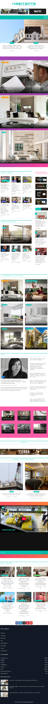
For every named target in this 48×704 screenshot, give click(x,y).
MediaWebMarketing (28, 702)
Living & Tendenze (21, 575)
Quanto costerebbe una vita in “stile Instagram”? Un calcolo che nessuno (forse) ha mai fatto (16, 187)
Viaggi (2, 600)
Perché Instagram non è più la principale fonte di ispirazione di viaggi (7, 607)
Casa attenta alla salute (31, 280)
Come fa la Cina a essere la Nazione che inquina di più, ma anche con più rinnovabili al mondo (27, 187)
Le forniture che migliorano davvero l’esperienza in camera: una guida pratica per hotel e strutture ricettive (12, 495)
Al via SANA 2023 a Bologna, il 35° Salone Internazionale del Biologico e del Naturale (36, 47)
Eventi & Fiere (36, 43)
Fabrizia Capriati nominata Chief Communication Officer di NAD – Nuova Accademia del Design (13, 381)
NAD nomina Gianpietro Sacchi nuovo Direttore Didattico (5, 255)
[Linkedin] (20, 622)
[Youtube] (30, 622)
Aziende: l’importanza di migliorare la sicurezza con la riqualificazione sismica (12, 47)
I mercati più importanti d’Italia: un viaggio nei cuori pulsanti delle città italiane (5, 186)
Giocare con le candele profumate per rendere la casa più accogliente (26, 256)
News (3, 250)
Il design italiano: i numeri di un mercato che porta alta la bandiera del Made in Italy (7, 582)
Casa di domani (5, 62)
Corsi (2, 640)
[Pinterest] (27, 622)
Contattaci (3, 635)
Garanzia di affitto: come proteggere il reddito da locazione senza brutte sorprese (27, 687)
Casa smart (4, 304)
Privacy (2, 648)
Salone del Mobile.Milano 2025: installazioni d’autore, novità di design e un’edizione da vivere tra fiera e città (40, 223)
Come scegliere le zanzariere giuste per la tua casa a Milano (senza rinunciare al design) (16, 256)
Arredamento (37, 575)
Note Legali (3, 645)
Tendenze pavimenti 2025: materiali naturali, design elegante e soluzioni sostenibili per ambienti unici (24, 608)
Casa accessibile (29, 328)
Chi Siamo (3, 633)
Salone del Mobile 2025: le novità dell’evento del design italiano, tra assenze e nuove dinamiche (40, 242)
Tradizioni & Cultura (4, 180)
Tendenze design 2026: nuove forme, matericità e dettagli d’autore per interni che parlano (24, 582)
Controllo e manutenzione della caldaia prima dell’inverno (36, 494)
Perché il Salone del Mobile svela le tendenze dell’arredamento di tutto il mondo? (40, 582)
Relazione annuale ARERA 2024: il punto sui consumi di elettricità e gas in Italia (38, 388)
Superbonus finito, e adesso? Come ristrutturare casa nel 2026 (24, 692)
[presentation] (1, 36)
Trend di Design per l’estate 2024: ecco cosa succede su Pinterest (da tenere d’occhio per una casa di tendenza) (5, 209)
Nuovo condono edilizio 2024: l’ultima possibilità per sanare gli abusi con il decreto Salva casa (37, 400)
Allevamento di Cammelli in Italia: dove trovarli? (27, 206)
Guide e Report (4, 643)
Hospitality (11, 491)
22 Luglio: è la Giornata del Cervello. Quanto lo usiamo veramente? (36, 394)
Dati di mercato (4, 575)
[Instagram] (24, 622)
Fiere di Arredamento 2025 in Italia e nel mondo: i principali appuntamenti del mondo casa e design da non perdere (40, 259)
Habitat (3, 201)
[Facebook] (17, 622)
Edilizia (12, 43)
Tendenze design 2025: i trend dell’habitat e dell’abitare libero (40, 606)
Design (4, 227)
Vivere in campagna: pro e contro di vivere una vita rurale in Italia (16, 207)
